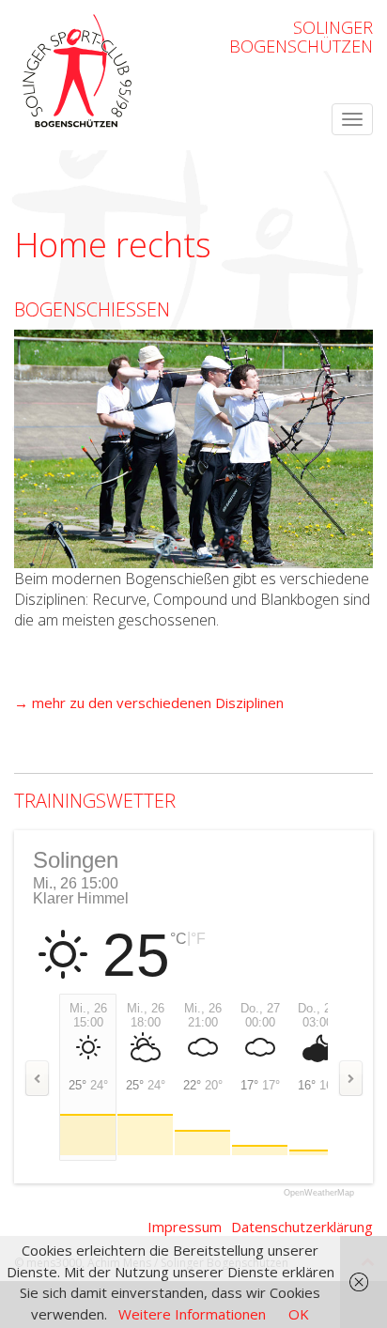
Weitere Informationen (192, 1314)
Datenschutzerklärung (302, 1226)
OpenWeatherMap (319, 1193)
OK (298, 1314)
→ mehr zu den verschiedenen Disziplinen (149, 702)
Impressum (184, 1226)
